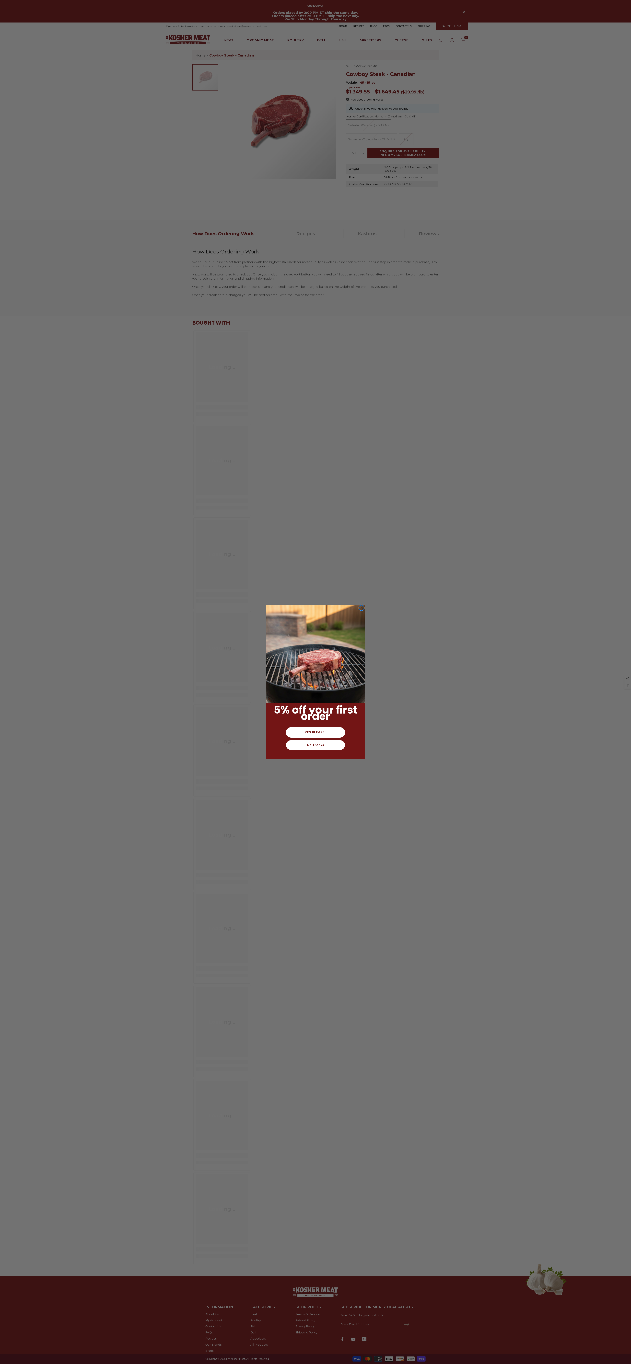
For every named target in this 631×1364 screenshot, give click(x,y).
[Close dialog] (361, 608)
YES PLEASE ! (315, 732)
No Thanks (315, 745)
